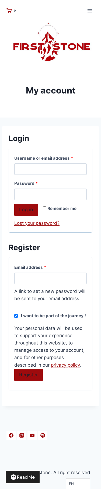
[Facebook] (11, 435)
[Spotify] (42, 435)
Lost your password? (37, 223)
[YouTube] (32, 435)
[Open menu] (90, 10)
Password (27, 184)
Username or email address (45, 159)
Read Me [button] (26, 477)
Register (28, 374)
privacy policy (65, 365)
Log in (26, 209)
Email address (31, 268)
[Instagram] (21, 435)
